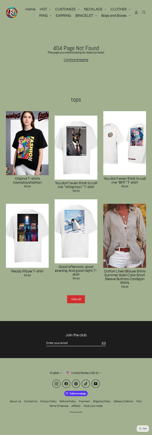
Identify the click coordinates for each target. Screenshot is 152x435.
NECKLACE (93, 9)
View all (76, 299)
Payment (84, 401)
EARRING (63, 15)
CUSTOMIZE (65, 9)
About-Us (15, 401)
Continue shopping (76, 60)
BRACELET (84, 15)
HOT (44, 9)
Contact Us (30, 401)
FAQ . (139, 401)
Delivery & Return (123, 401)
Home (30, 9)
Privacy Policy (48, 401)
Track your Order (93, 406)
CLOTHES (119, 9)
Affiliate (75, 406)
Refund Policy (68, 401)
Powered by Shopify (76, 412)
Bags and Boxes (114, 15)
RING (43, 15)
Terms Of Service (58, 406)
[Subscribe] (103, 343)
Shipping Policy (102, 401)
